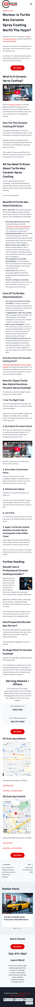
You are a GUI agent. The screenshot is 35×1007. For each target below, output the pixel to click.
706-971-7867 (17, 721)
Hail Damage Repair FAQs (17, 968)
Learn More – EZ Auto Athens (12, 790)
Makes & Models (17, 977)
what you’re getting (9, 41)
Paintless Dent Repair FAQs (17, 965)
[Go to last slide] (4, 910)
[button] (17, 67)
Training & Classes (17, 982)
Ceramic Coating (8, 10)
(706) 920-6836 (8, 785)
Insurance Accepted (17, 979)
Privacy (12, 995)
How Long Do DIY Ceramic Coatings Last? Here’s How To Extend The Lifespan (9, 871)
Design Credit (20, 995)
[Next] (30, 910)
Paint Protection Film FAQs (18, 975)
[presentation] (17, 903)
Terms (28, 993)
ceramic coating (14, 104)
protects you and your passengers (18, 226)
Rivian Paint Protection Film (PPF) (28, 868)
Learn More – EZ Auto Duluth (12, 848)
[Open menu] (31, 4)
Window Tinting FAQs (17, 970)
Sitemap (22, 993)
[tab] (14, 928)
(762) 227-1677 (8, 843)
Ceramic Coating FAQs (17, 973)
